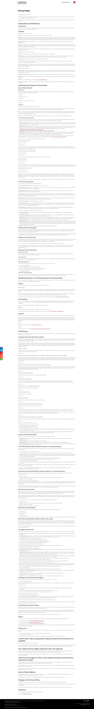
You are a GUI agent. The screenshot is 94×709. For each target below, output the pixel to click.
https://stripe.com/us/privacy (36, 324)
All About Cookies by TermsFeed (60, 136)
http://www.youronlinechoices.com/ (36, 622)
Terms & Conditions (8, 707)
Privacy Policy (14, 707)
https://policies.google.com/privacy (63, 296)
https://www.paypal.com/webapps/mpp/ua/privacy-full (40, 328)
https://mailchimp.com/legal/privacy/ (57, 311)
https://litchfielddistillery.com (42, 79)
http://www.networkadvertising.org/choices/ (37, 620)
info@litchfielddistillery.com (27, 693)
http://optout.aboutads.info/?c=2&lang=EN (36, 623)
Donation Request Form (66, 2)
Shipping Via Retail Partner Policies (21, 707)
